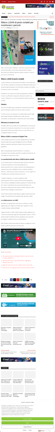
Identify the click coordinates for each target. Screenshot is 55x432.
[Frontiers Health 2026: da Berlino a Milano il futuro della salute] (18, 374)
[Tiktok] (44, 2)
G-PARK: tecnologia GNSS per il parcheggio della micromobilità (30, 343)
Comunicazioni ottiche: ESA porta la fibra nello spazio (30, 395)
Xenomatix (8, 252)
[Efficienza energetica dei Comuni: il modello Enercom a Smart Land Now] (6, 336)
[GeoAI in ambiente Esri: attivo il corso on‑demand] (30, 322)
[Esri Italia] (40, 8)
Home (2, 19)
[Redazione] (2, 28)
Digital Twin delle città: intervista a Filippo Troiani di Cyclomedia (17, 265)
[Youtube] (53, 2)
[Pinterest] (17, 279)
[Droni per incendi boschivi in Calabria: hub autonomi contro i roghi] (6, 388)
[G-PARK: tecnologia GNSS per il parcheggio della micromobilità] (30, 336)
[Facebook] (47, 2)
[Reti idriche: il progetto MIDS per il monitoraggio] (6, 322)
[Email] (27, 279)
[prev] (51, 17)
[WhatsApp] (21, 279)
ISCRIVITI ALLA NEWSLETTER (45, 81)
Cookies (24, 430)
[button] (52, 13)
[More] (31, 279)
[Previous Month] (51, 101)
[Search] (39, 99)
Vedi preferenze (27, 427)
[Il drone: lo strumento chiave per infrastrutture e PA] (18, 336)
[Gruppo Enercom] (46, 76)
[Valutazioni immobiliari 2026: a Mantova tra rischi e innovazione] (6, 374)
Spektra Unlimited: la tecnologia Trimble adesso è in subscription (18, 329)
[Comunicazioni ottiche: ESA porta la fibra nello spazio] (30, 388)
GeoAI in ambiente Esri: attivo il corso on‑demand (30, 329)
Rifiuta (27, 423)
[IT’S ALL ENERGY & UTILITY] (18, 308)
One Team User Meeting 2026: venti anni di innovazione (22, 16)
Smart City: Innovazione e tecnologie (13, 19)
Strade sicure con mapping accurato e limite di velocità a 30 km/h (18, 267)
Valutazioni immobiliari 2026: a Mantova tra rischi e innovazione (6, 381)
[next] (53, 17)
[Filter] (41, 99)
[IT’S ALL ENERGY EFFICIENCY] (18, 298)
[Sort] (44, 99)
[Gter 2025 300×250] (46, 57)
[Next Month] (53, 101)
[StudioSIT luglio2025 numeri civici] (46, 36)
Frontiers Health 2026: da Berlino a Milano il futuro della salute (18, 381)
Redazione (9, 27)
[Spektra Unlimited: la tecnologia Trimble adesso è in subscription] (18, 322)
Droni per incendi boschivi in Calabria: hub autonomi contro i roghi (6, 395)
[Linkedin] (41, 2)
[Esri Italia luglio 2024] (18, 288)
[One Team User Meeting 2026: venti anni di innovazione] (30, 374)
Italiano (42, 430)
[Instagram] (50, 2)
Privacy (30, 430)
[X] (14, 279)
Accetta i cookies (27, 419)
